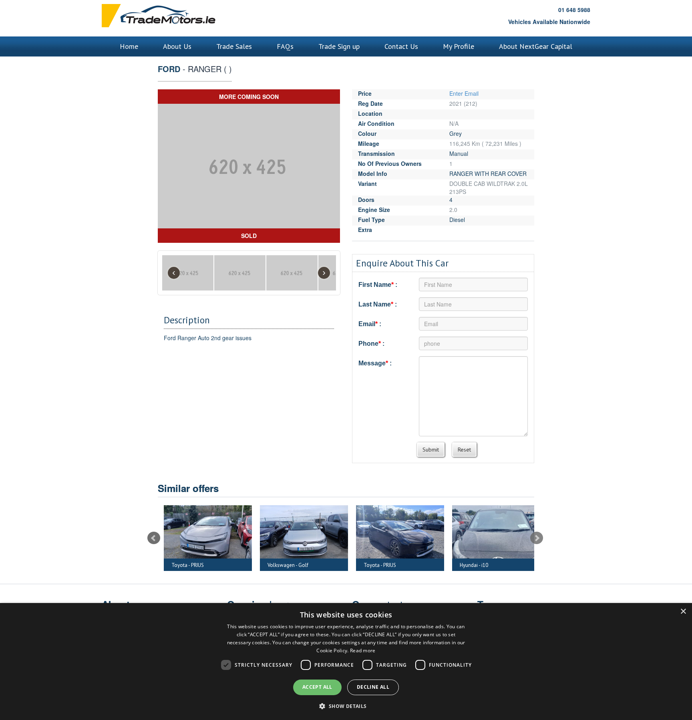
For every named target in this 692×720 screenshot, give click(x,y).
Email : (369, 324)
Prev (153, 538)
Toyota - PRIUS (312, 565)
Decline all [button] (373, 687)
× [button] (683, 612)
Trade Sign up (339, 46)
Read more (363, 650)
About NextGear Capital (535, 46)
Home (129, 46)
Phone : (371, 343)
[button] (345, 705)
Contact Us (401, 46)
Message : (375, 363)
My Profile (458, 46)
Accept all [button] (317, 687)
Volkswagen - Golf (220, 565)
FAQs (285, 46)
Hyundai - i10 (406, 565)
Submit (430, 449)
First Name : (377, 284)
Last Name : (377, 304)
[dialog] (346, 661)
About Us (177, 46)
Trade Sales (234, 46)
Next (536, 538)
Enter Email (464, 93)
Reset (464, 449)
